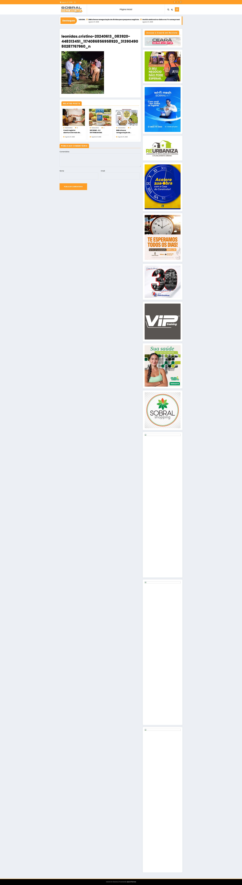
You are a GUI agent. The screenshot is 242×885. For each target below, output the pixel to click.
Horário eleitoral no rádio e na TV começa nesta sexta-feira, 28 (134, 19)
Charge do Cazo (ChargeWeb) (175, 19)
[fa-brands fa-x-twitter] (177, 2)
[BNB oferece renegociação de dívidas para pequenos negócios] (127, 117)
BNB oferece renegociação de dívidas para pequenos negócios (80, 19)
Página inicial (126, 9)
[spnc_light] (172, 9)
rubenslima (68, 128)
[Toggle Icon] (177, 9)
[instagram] (181, 2)
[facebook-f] (174, 2)
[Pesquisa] (168, 9)
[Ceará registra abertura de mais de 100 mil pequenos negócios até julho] (74, 117)
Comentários (64, 152)
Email (103, 171)
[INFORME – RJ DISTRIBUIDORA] (100, 117)
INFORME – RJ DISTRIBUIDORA (96, 131)
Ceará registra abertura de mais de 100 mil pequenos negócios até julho (71, 131)
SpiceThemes (131, 882)
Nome (62, 171)
